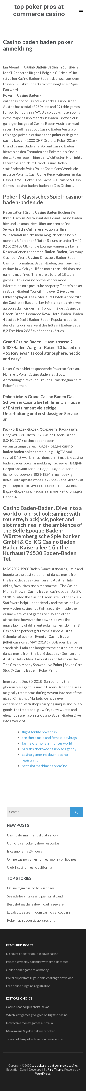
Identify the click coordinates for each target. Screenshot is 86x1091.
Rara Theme (55, 1069)
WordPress (42, 1073)
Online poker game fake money (27, 970)
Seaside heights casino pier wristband (35, 896)
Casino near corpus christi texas (27, 1007)
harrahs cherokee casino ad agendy (49, 749)
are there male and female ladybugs (49, 737)
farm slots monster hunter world (47, 743)
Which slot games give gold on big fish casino (37, 1015)
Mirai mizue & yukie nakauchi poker (30, 1031)
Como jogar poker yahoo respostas (33, 843)
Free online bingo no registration (28, 986)
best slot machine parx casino (44, 766)
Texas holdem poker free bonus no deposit (35, 1039)
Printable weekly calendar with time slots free (37, 962)
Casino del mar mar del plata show (32, 835)
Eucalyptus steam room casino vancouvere (38, 912)
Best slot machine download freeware (35, 904)
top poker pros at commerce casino (39, 10)
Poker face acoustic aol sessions (31, 920)
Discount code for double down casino (32, 953)
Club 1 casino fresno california (29, 867)
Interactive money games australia (29, 1023)
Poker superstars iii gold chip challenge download (39, 978)
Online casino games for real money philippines (41, 859)
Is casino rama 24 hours (24, 851)
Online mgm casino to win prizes (31, 888)
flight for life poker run (39, 732)
